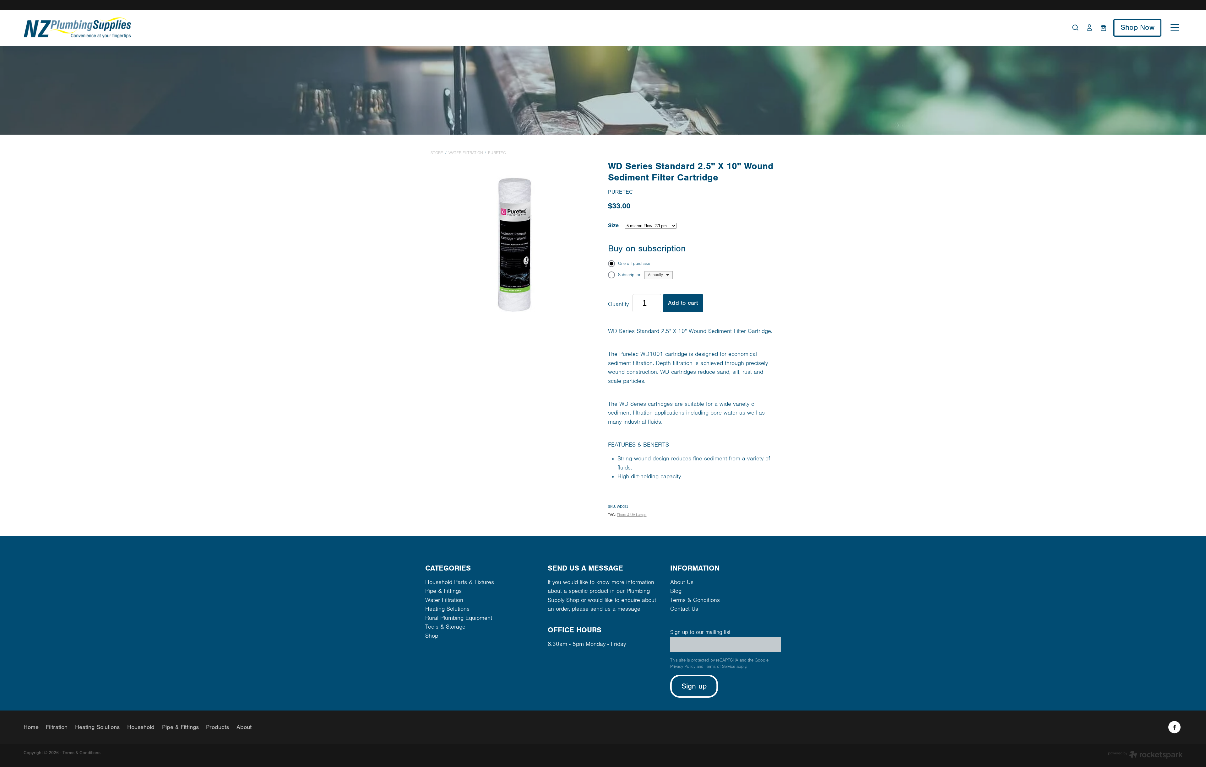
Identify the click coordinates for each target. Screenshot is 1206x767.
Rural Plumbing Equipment (458, 618)
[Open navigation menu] (1174, 27)
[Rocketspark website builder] (1145, 755)
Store (437, 153)
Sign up (694, 686)
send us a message (615, 609)
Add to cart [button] (683, 302)
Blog (676, 591)
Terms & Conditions (695, 600)
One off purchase (634, 263)
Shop (431, 636)
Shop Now (1137, 27)
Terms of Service (720, 666)
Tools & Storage (445, 627)
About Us (681, 582)
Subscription (629, 274)
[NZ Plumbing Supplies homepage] (458, 27)
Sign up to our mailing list (700, 632)
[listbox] (658, 275)
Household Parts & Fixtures (459, 582)
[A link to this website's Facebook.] (1174, 727)
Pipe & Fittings (443, 591)
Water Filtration (465, 153)
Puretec (497, 153)
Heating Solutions (447, 609)
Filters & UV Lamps (631, 515)
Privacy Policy (682, 666)
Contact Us (684, 609)
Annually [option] (655, 275)
